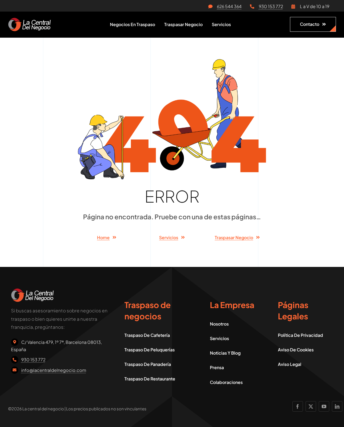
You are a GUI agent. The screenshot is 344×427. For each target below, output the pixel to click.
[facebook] (297, 406)
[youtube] (324, 406)
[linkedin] (337, 406)
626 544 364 (229, 6)
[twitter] (311, 406)
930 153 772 (271, 6)
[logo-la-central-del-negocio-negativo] (29, 20)
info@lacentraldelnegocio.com (53, 370)
